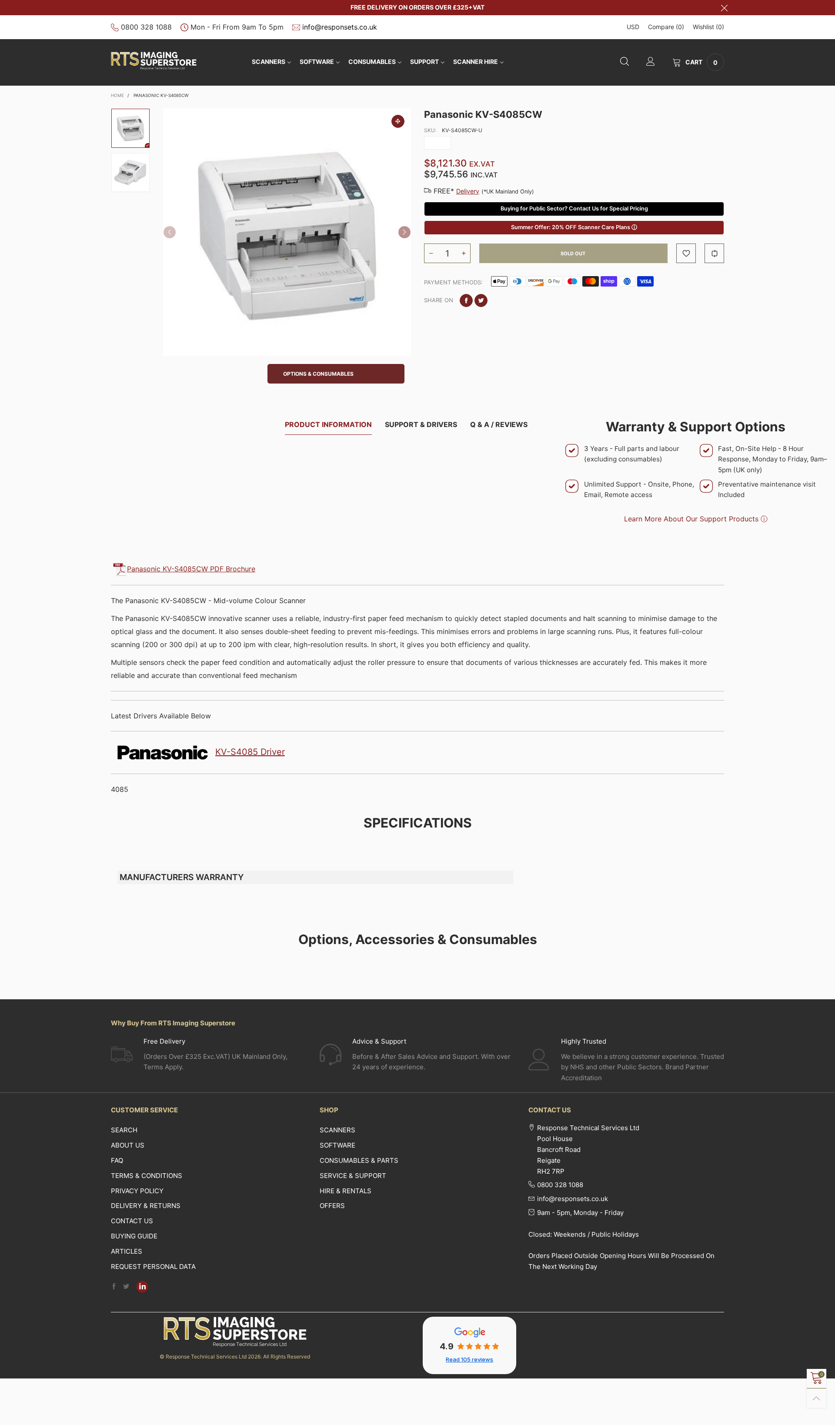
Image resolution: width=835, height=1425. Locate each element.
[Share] (466, 300)
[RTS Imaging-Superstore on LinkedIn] (142, 1286)
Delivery (467, 191)
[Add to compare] (714, 253)
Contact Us (132, 1221)
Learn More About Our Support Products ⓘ (696, 518)
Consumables (372, 61)
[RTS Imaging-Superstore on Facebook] (114, 1287)
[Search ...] (624, 62)
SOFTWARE (317, 61)
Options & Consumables (318, 373)
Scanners (268, 61)
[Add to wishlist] (686, 253)
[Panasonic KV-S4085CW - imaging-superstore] (287, 232)
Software (337, 1145)
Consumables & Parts (359, 1160)
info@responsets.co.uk (339, 27)
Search (124, 1130)
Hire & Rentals (345, 1191)
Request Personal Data (153, 1266)
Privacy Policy (137, 1191)
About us (127, 1145)
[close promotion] (724, 7)
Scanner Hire (475, 61)
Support (424, 61)
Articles (126, 1251)
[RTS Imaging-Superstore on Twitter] (126, 1287)
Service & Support (353, 1175)
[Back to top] (816, 1398)
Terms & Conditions (146, 1175)
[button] (169, 232)
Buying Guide (134, 1236)
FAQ (117, 1160)
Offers (332, 1205)
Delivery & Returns (145, 1205)
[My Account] (650, 62)
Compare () (666, 26)
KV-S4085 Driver (250, 752)
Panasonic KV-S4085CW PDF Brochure (191, 568)
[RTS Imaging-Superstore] (154, 61)
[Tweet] (481, 300)
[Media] (397, 121)
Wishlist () (708, 26)
